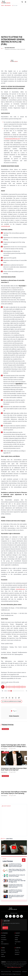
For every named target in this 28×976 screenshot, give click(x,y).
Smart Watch (17, 941)
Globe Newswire (14, 716)
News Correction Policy (6, 971)
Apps (2, 941)
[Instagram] (14, 916)
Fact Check (3, 952)
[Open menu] (25, 2)
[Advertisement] (14, 21)
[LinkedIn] (12, 698)
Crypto (2, 954)
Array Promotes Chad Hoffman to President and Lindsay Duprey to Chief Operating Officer (14, 792)
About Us (17, 950)
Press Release (8, 5)
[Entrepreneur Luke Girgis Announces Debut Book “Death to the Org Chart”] (14, 758)
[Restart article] (2, 691)
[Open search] (22, 2)
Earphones (17, 935)
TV (15, 943)
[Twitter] (10, 916)
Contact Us (17, 952)
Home (2, 5)
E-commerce (3, 939)
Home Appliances (5, 943)
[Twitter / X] (9, 698)
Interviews (3, 935)
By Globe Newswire (10, 47)
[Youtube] (17, 916)
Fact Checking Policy (16, 971)
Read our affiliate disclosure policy (14, 967)
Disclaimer (17, 954)
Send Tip (4, 927)
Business (3, 950)
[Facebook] (6, 698)
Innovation (3, 937)
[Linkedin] (21, 916)
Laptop (16, 937)
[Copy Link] (19, 698)
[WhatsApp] (16, 698)
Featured (3, 956)
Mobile (16, 939)
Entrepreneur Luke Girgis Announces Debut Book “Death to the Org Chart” (14, 769)
